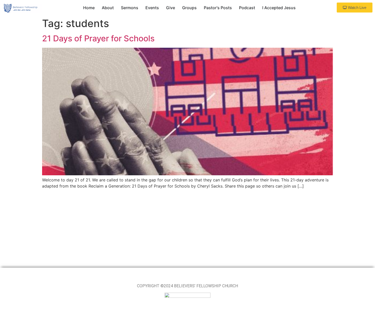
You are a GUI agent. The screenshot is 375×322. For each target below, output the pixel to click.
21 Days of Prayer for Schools (98, 38)
